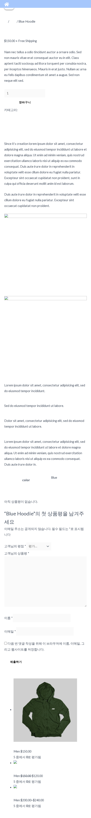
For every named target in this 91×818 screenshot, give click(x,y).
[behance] (6, 4)
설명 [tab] (17, 115)
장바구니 (25, 102)
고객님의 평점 (15, 546)
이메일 (10, 631)
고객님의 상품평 (16, 553)
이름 (8, 618)
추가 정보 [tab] (20, 121)
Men (13, 21)
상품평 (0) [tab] (20, 127)
